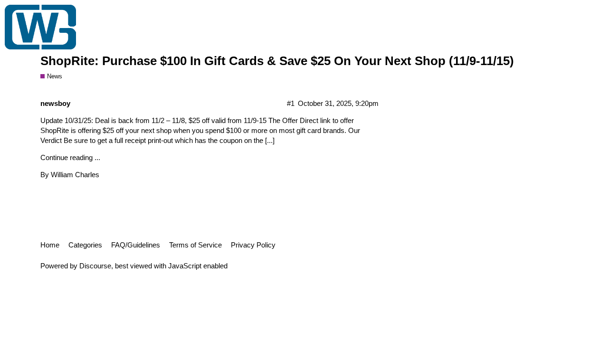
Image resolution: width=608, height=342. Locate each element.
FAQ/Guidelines (135, 245)
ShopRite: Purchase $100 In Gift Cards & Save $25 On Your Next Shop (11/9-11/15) (277, 61)
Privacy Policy (253, 245)
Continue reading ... (70, 157)
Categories (85, 245)
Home (49, 245)
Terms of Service (195, 245)
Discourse (95, 266)
